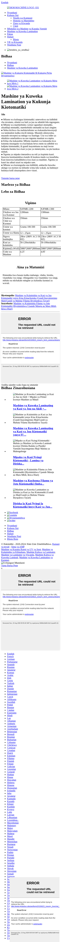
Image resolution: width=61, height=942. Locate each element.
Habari (10, 36)
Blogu (16, 39)
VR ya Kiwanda (15, 42)
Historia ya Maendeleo (23, 20)
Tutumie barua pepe (10, 178)
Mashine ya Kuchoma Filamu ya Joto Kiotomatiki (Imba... (33, 482)
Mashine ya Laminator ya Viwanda (17, 555)
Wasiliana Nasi (14, 45)
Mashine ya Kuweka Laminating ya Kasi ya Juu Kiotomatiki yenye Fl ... (33, 431)
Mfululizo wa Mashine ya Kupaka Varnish (27, 28)
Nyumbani (12, 12)
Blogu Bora (12, 539)
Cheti (15, 26)
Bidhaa (10, 65)
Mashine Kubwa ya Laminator (41, 552)
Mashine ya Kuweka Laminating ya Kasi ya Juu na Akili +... (33, 407)
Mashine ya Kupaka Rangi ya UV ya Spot (21, 549)
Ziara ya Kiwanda (21, 23)
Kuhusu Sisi (13, 15)
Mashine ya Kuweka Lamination (22, 31)
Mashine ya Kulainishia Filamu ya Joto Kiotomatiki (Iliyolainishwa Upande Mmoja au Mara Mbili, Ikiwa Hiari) (29, 306)
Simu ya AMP (18, 546)
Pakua (10, 34)
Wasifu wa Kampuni (22, 18)
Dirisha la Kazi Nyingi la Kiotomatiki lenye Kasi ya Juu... (32, 505)
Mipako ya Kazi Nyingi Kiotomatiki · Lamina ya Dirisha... (28, 460)
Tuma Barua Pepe (9, 565)
